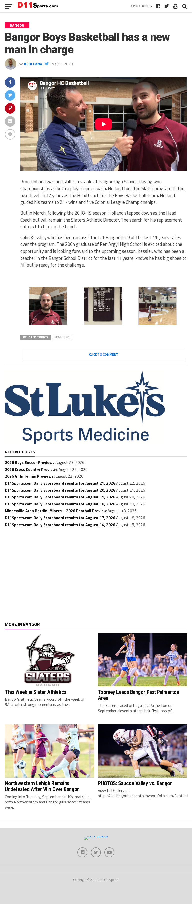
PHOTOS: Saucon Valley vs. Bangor (135, 783)
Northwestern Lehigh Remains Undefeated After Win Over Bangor (42, 786)
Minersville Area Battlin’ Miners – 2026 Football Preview (56, 511)
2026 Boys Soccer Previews (29, 462)
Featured (62, 337)
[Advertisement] (96, 569)
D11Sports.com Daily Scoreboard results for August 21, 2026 (60, 483)
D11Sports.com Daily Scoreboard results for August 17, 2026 (60, 518)
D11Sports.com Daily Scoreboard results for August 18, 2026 (60, 504)
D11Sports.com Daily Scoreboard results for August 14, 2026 (60, 525)
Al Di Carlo (33, 64)
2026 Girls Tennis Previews (29, 476)
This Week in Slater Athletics (35, 692)
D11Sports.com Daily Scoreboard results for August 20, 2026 (60, 490)
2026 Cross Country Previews (31, 469)
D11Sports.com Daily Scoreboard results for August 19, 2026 (60, 497)
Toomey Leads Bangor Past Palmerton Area (139, 695)
